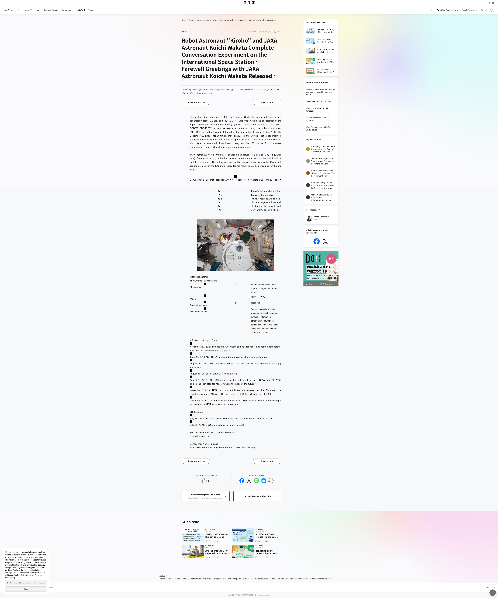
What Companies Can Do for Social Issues (318, 128)
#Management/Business (203, 89)
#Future (185, 93)
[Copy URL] (271, 480)
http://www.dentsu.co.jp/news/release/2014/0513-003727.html (222, 447)
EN (493, 3)
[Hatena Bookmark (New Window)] (263, 480)
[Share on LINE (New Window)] (256, 480)
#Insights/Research (270, 89)
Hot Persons (311, 209)
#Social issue (249, 89)
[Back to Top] (492, 592)
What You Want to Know (317, 82)
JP (489, 3)
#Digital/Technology (224, 89)
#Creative (238, 89)
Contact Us (489, 587)
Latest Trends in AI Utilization (319, 101)
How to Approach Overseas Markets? (318, 119)
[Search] (492, 10)
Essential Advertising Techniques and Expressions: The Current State (320, 92)
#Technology (195, 93)
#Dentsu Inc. (207, 93)
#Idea (258, 89)
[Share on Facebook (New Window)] (241, 480)
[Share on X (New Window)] (249, 480)
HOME (162, 575)
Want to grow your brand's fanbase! (317, 109)
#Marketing (187, 89)
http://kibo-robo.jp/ (200, 436)
